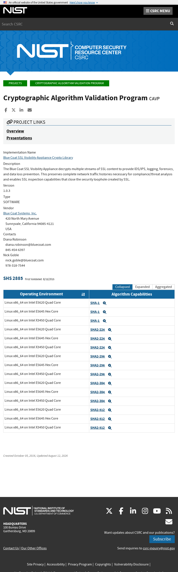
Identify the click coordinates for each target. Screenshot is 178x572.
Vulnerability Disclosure (131, 564)
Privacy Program (80, 564)
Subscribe (162, 539)
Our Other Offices (34, 548)
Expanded (142, 287)
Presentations (19, 138)
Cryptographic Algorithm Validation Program (69, 83)
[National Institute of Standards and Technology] (38, 510)
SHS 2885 (13, 278)
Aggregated (163, 287)
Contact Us (11, 548)
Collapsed (122, 287)
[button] (104, 303)
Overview (15, 131)
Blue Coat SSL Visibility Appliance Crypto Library (38, 158)
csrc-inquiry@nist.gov (159, 548)
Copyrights (103, 564)
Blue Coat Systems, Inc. (20, 213)
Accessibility (56, 564)
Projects (15, 83)
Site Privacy (35, 564)
